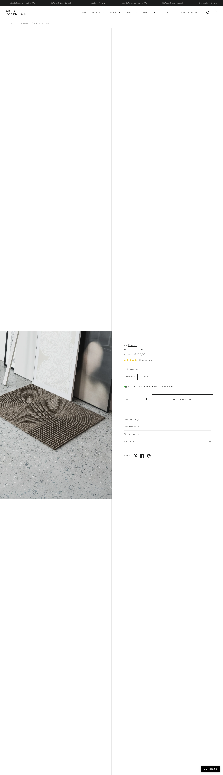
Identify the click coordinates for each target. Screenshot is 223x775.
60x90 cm (130, 377)
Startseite (10, 23)
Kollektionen (24, 23)
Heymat (132, 345)
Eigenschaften (131, 426)
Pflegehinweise (132, 434)
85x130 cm (148, 377)
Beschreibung (131, 419)
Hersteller (129, 441)
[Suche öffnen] (207, 12)
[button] (6, 415)
